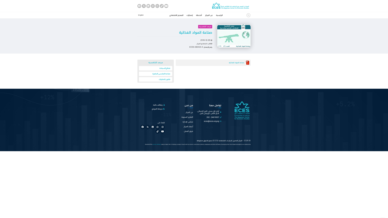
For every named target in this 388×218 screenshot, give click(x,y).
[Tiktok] (162, 6)
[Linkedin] (148, 6)
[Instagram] (157, 6)
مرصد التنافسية (205, 26)
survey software (157, 144)
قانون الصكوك (164, 79)
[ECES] (231, 6)
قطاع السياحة (164, 68)
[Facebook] (139, 6)
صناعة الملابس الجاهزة (161, 74)
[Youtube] (166, 6)
